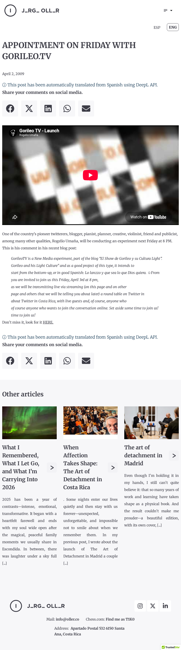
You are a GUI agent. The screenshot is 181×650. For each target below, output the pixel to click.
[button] (10, 108)
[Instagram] (140, 606)
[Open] (171, 10)
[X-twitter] (152, 606)
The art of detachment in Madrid (143, 455)
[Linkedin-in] (165, 606)
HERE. (48, 322)
